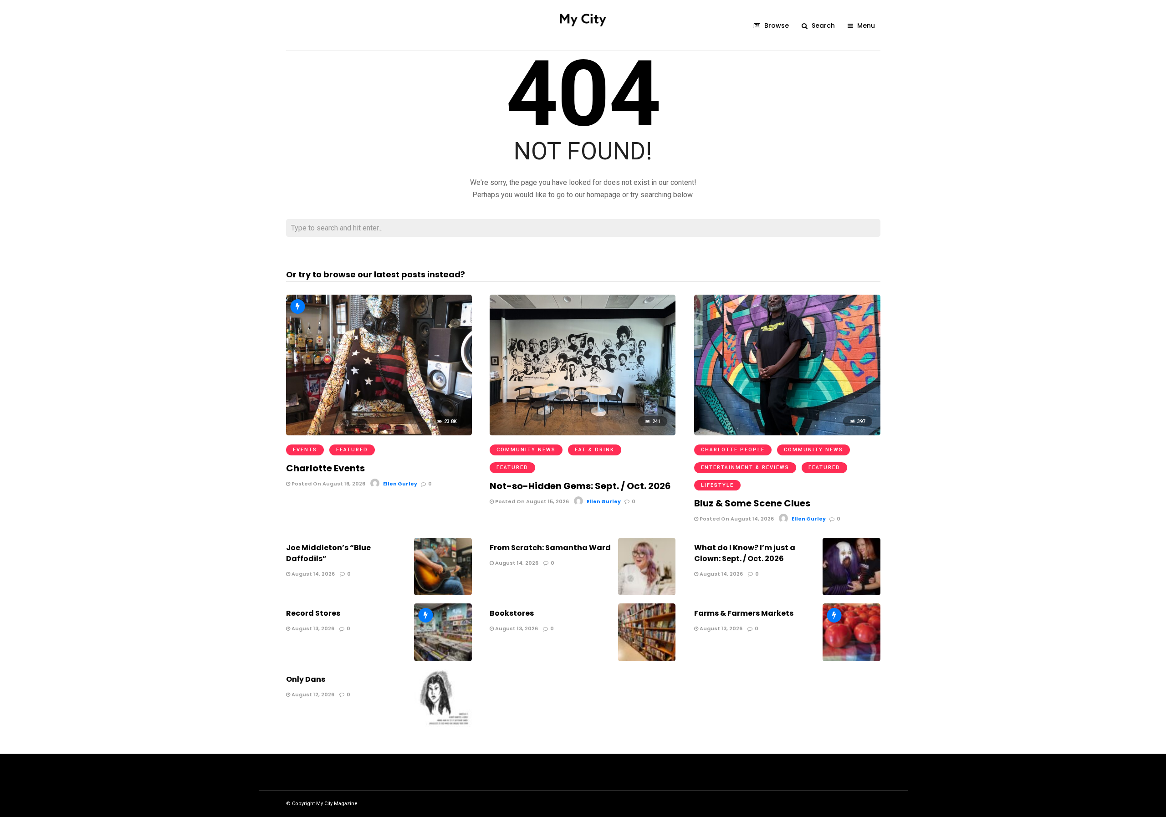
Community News (526, 450)
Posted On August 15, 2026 (531, 501)
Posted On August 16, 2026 (327, 483)
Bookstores (512, 613)
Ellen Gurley (400, 483)
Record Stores (313, 613)
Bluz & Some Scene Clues (752, 503)
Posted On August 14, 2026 (736, 518)
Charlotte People (733, 450)
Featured (352, 450)
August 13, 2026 (312, 628)
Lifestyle (717, 485)
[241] (582, 433)
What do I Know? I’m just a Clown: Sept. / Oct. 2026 (744, 553)
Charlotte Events (325, 468)
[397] (787, 433)
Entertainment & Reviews (745, 467)
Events (305, 450)
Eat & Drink (594, 450)
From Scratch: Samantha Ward (550, 547)
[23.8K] (379, 433)
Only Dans (305, 679)
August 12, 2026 (312, 694)
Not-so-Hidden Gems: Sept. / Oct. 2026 (580, 486)
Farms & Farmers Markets (743, 613)
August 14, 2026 (312, 573)
